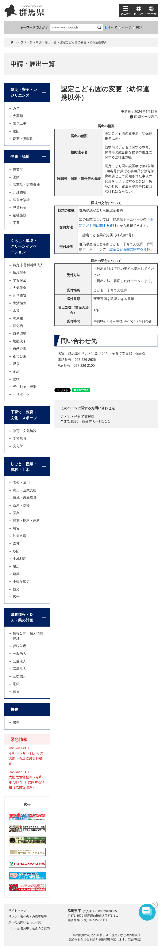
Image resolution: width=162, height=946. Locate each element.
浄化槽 (18, 326)
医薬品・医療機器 (26, 185)
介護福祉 (19, 192)
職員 (16, 691)
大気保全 (19, 288)
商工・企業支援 (24, 490)
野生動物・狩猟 (24, 386)
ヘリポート (21, 394)
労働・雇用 (21, 482)
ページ (126, 27)
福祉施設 (19, 215)
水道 (16, 310)
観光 (16, 589)
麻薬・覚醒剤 (23, 138)
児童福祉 (19, 207)
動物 (16, 379)
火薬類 (18, 116)
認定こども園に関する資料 (129, 249)
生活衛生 (19, 303)
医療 (16, 177)
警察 (14, 709)
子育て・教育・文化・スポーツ (24, 415)
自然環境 (19, 333)
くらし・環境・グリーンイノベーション (24, 246)
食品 (16, 371)
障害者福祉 (21, 200)
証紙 (16, 684)
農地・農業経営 (24, 498)
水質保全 (19, 280)
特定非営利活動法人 (28, 265)
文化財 (18, 446)
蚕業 (16, 513)
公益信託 (19, 676)
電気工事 (19, 123)
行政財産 (19, 646)
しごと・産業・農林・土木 (24, 467)
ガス (16, 108)
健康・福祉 (20, 156)
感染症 (18, 169)
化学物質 (19, 295)
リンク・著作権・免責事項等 (27, 916)
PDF (139, 27)
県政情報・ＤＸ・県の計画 (22, 617)
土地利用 (19, 558)
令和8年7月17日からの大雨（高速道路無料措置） (26, 758)
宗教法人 (19, 669)
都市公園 (19, 356)
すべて (112, 27)
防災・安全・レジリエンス (24, 92)
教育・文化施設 (24, 431)
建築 (16, 574)
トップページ (23, 42)
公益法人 (19, 661)
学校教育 (19, 438)
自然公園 (19, 348)
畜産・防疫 (21, 505)
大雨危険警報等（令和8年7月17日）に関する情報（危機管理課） (27, 782)
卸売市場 (19, 536)
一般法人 (19, 653)
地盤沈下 (19, 341)
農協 (16, 528)
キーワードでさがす (34, 27)
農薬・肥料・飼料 (26, 520)
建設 (16, 566)
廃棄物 (18, 318)
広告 (16, 596)
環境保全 (19, 272)
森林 (16, 543)
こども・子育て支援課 (77, 416)
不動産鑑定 (21, 581)
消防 (16, 131)
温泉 (16, 364)
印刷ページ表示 (146, 117)
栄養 (16, 223)
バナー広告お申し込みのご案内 (29, 928)
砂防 (16, 551)
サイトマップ (17, 910)
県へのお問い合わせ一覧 (24, 922)
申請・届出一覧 (46, 42)
